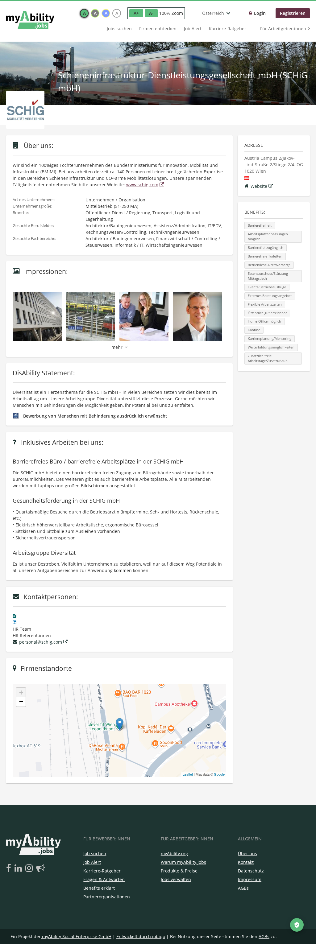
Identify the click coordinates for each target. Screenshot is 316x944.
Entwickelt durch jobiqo (140, 936)
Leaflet (188, 774)
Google (219, 774)
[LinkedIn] (19, 868)
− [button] (21, 702)
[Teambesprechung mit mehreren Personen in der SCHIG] (146, 316)
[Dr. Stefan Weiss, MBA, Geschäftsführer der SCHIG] (199, 316)
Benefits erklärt (99, 888)
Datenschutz (251, 871)
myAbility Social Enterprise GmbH (76, 936)
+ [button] (21, 692)
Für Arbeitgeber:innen (283, 28)
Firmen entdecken (158, 28)
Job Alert (193, 28)
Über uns (247, 853)
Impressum (249, 879)
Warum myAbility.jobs (183, 862)
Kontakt (246, 862)
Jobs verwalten (176, 879)
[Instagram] (30, 868)
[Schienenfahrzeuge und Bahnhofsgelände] (92, 316)
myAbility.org (174, 853)
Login (260, 13)
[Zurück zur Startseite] (30, 20)
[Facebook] (9, 868)
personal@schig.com (40, 642)
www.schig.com (142, 185)
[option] (84, 13)
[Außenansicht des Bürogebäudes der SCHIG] (39, 316)
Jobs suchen (119, 28)
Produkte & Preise (179, 871)
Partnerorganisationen (106, 897)
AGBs (243, 888)
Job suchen (94, 853)
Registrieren (293, 13)
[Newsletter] (40, 868)
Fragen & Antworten (104, 879)
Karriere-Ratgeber (227, 28)
